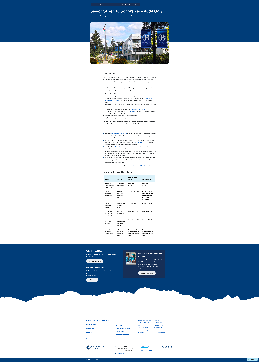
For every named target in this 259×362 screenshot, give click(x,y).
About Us (89, 332)
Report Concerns (158, 327)
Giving (88, 339)
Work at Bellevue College (144, 320)
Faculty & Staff (120, 331)
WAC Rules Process (143, 327)
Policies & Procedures (143, 322)
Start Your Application (95, 261)
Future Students (121, 323)
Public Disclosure (158, 322)
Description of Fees (131, 111)
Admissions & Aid (91, 324)
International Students (123, 328)
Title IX (140, 325)
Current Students (121, 326)
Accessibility (141, 332)
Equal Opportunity (143, 330)
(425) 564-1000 (121, 354)
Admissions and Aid (97, 4)
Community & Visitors (122, 334)
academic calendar (124, 84)
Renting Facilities (158, 330)
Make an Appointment (147, 273)
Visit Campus (92, 280)
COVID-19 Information (159, 332)
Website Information (159, 325)
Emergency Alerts (158, 320)
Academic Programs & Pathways (96, 320)
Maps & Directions (146, 350)
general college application (119, 133)
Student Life (90, 328)
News (88, 336)
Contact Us (144, 346)
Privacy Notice (116, 360)
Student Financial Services (109, 4)
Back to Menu (251, 359)
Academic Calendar (139, 142)
